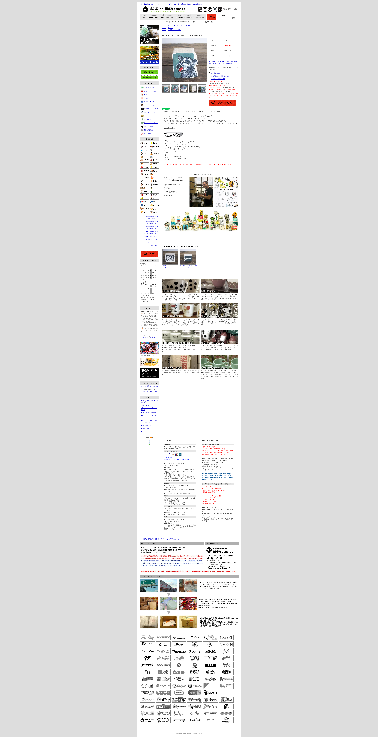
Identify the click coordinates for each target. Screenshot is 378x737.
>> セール (146, 243)
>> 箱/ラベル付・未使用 (150, 236)
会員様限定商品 (148, 130)
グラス (146, 98)
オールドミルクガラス (150, 119)
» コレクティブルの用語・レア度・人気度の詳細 (223, 61)
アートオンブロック (187, 26)
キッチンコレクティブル (151, 101)
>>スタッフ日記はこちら (150, 337)
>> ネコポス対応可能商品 (151, 246)
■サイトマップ (145, 431)
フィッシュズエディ (149, 112)
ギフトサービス (148, 133)
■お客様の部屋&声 (146, 428)
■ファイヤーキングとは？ (148, 412)
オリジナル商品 (148, 126)
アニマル (170, 28)
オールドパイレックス (150, 91)
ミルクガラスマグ (149, 94)
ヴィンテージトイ (149, 105)
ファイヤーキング (149, 87)
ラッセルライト (148, 116)
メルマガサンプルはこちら (149, 391)
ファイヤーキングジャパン (151, 123)
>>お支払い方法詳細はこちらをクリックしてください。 (160, 539)
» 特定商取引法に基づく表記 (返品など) (220, 63)
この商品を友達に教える (218, 79)
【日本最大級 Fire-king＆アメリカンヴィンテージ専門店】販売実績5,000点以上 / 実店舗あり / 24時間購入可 (171, 4)
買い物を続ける (215, 73)
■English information (147, 425)
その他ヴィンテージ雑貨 (151, 108)
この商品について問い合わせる (220, 76)
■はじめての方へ (146, 405)
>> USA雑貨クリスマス (150, 239)
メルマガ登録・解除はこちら (149, 386)
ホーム (164, 26)
